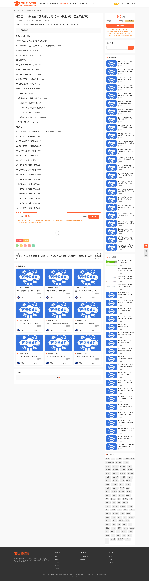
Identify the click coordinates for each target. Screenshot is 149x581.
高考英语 (125, 502)
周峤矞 (132, 510)
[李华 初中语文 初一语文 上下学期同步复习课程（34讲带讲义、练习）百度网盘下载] (29, 277)
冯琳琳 (113, 517)
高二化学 (108, 473)
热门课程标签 (84, 557)
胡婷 (107, 539)
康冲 (114, 524)
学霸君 (20, 21)
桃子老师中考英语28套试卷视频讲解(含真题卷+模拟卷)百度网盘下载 (125, 350)
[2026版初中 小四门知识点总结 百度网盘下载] (111, 415)
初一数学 (121, 491)
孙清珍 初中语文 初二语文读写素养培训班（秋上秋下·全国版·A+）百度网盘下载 (29, 324)
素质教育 (83, 4)
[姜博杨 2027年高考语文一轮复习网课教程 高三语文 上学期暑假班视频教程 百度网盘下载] (111, 103)
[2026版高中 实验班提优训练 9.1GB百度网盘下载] (111, 391)
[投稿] (122, 3)
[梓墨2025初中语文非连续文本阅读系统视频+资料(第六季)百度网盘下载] (111, 335)
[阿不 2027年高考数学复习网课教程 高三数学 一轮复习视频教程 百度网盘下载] (111, 167)
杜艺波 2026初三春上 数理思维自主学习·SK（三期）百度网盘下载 (58, 291)
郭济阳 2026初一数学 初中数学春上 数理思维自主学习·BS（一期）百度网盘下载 (86, 356)
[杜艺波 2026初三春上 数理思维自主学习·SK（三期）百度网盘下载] (58, 277)
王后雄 (127, 521)
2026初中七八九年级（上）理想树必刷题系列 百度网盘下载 (125, 310)
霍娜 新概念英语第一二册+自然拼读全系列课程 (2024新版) (126, 446)
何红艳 (130, 532)
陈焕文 (121, 521)
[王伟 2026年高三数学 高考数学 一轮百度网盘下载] (111, 423)
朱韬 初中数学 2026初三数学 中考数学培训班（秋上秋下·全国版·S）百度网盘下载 (87, 324)
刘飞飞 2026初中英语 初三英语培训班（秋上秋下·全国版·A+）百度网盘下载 (28, 356)
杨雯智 (26, 240)
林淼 (119, 524)
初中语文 (26, 288)
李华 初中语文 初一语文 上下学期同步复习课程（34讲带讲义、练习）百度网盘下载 (28, 291)
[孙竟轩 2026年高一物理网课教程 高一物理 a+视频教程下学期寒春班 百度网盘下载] (111, 231)
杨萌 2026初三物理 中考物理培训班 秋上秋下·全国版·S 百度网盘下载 (58, 324)
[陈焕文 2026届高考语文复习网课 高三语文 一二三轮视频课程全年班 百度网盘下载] (111, 207)
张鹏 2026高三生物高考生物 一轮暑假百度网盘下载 (126, 358)
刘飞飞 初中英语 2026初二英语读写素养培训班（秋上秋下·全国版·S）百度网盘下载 (86, 291)
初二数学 (114, 491)
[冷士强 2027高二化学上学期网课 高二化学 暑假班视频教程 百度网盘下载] (111, 79)
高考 (113, 459)
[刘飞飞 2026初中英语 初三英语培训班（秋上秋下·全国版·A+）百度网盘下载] (29, 343)
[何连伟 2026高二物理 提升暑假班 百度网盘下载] (111, 383)
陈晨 (113, 535)
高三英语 (122, 466)
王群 (107, 499)
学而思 (121, 484)
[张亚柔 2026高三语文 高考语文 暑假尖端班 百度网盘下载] (111, 375)
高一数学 (108, 470)
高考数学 (108, 495)
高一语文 (121, 495)
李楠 (124, 535)
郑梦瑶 (124, 524)
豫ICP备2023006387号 (49, 574)
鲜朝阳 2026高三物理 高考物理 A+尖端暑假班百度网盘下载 (125, 302)
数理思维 (122, 506)
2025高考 (130, 473)
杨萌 (107, 532)
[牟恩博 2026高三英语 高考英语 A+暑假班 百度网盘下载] (111, 327)
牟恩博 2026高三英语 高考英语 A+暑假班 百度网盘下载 (125, 326)
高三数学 (119, 459)
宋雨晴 (107, 535)
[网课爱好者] (25, 3)
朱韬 (119, 499)
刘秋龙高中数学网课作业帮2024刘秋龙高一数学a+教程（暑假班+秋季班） (126, 270)
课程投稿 (82, 559)
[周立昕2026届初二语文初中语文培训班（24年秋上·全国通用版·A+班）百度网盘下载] (111, 431)
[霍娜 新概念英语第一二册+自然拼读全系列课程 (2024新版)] (111, 446)
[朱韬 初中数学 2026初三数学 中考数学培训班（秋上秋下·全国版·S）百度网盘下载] (87, 310)
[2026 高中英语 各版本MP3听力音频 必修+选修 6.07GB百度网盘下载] (111, 295)
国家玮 (128, 495)
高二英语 (115, 477)
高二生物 (115, 488)
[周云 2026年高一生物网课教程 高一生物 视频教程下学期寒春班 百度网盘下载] (111, 223)
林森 (131, 499)
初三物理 (130, 477)
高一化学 (115, 481)
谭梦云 (107, 517)
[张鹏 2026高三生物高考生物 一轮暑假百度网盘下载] (111, 359)
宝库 (91, 4)
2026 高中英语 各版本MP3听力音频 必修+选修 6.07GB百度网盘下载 (125, 294)
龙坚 (125, 517)
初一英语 (108, 521)
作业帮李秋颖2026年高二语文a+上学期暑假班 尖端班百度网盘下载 (126, 286)
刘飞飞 (126, 528)
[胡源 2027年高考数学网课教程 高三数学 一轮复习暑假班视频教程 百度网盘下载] (111, 143)
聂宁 (107, 542)
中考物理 (127, 539)
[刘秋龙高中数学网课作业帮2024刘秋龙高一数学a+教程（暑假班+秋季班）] (111, 271)
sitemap (74, 576)
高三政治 (115, 473)
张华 (114, 502)
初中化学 (39, 21)
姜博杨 (129, 535)
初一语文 (113, 499)
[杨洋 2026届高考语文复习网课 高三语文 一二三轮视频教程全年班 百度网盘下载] (111, 215)
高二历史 (124, 532)
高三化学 (108, 466)
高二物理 (125, 462)
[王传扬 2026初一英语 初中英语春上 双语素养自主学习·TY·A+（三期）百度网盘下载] (58, 343)
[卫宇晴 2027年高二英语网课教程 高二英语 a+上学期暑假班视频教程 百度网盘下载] (111, 63)
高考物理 (115, 513)
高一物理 (130, 470)
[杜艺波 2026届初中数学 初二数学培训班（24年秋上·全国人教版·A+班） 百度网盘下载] (111, 407)
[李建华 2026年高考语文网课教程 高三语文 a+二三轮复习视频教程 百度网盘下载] (111, 151)
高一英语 (108, 502)
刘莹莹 (115, 495)
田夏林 (126, 510)
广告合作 (110, 562)
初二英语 (125, 499)
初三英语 (128, 481)
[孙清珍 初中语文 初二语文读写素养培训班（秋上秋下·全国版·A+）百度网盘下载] (29, 310)
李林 (119, 502)
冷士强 (107, 528)
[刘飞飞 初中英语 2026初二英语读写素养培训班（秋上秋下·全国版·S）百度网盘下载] (87, 277)
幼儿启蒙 (43, 4)
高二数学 (115, 466)
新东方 (107, 491)
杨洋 (118, 532)
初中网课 (63, 4)
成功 (130, 524)
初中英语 (85, 288)
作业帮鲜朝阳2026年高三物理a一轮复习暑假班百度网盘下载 (126, 278)
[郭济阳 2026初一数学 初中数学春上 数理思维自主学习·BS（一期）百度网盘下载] (87, 343)
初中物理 (50, 321)
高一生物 (108, 513)
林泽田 (112, 532)
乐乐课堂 (113, 510)
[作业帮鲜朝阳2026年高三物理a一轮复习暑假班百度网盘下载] (111, 279)
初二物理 (130, 506)
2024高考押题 (110, 462)
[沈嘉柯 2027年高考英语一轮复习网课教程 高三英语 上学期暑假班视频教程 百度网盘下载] (111, 111)
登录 (60, 377)
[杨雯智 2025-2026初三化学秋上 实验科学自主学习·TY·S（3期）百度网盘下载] (111, 319)
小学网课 (53, 4)
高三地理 (115, 470)
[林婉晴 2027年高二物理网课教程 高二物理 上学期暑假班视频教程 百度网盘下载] (111, 87)
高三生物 (122, 470)
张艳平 (118, 535)
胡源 (127, 488)
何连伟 (120, 510)
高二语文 (108, 481)
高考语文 (108, 524)
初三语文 (128, 484)
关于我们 (110, 557)
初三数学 (108, 477)
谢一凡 (115, 521)
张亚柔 (120, 517)
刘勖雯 (107, 484)
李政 (107, 510)
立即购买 (93, 217)
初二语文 (128, 491)
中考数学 (120, 539)
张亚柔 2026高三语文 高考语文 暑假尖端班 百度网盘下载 (125, 374)
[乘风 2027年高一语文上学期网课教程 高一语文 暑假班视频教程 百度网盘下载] (111, 95)
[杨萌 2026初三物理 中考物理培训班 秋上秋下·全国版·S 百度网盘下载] (58, 310)
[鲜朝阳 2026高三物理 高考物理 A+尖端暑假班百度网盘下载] (111, 303)
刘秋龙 (128, 513)
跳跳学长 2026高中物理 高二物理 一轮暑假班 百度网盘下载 (125, 366)
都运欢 (132, 528)
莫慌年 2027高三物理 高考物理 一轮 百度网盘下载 (125, 159)
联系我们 (110, 559)
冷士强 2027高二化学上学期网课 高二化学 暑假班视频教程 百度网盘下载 (126, 79)
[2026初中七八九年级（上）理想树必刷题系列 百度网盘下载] (111, 311)
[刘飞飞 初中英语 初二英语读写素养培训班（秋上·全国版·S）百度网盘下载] (111, 399)
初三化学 (19, 240)
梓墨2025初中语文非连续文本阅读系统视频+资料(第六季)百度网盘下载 (126, 334)
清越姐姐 (113, 539)
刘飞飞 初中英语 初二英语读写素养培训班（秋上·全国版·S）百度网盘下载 (126, 398)
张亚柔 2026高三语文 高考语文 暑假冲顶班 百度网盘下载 (125, 342)
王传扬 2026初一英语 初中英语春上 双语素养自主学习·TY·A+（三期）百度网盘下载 (57, 356)
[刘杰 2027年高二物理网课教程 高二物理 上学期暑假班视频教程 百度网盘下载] (111, 71)
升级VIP (129, 20)
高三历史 (122, 473)
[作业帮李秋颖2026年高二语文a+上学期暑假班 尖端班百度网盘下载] (111, 287)
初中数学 (50, 288)
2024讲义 (114, 484)
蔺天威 (113, 528)
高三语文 (118, 462)
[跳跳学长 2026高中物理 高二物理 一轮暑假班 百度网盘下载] (111, 367)
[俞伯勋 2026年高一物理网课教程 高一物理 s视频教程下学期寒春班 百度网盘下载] (111, 239)
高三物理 (126, 459)
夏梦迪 (122, 488)
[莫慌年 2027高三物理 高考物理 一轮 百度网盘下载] (111, 159)
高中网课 (73, 4)
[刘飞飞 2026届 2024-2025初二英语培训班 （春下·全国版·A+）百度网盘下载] (111, 438)
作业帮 (107, 459)
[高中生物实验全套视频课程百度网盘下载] (111, 263)
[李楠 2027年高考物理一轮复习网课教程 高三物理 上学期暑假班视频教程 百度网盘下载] (111, 119)
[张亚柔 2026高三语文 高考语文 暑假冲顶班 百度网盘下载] (111, 343)
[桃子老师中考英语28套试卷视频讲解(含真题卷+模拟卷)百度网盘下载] (111, 351)
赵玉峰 (122, 513)
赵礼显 (122, 481)
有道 (132, 459)
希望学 (129, 466)
